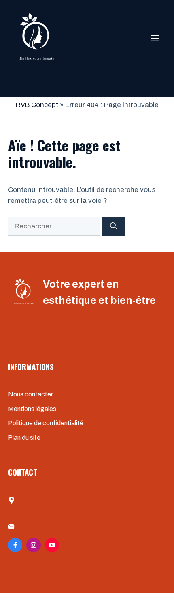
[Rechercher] (113, 226)
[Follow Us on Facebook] (15, 545)
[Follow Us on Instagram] (33, 545)
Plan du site (24, 437)
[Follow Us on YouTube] (52, 545)
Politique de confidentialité (45, 423)
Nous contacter (30, 394)
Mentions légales (32, 408)
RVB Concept (37, 105)
